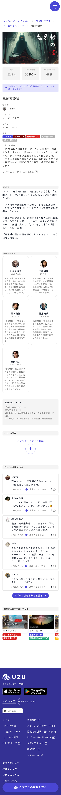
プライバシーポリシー (39, 725)
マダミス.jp (33, 754)
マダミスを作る (11, 774)
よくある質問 (11, 737)
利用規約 (32, 720)
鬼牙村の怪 (37, 26)
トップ (6, 720)
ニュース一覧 (10, 780)
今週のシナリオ (12, 731)
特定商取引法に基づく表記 (41, 731)
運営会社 (32, 749)
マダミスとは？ (11, 763)
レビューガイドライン (39, 737)
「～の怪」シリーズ (14, 26)
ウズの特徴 (10, 725)
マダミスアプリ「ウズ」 (16, 20)
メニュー (54, 9)
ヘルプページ (10, 743)
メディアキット (35, 743)
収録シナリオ (43, 20)
